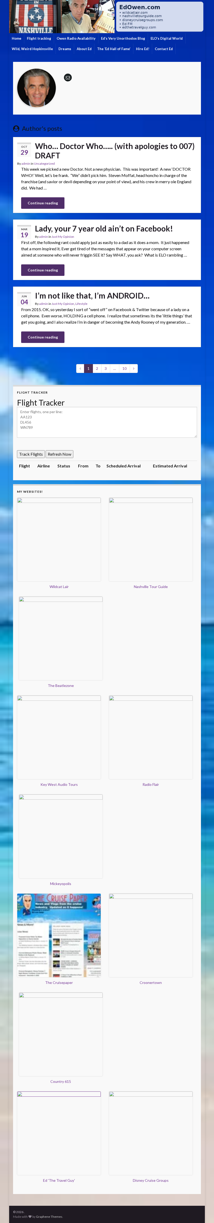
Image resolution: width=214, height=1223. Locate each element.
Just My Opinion (63, 237)
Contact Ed (164, 49)
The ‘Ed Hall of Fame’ (113, 49)
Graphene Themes (49, 1217)
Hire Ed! (142, 49)
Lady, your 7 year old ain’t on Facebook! (104, 228)
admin (25, 163)
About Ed (84, 49)
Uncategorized (44, 163)
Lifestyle (81, 304)
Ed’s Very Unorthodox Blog (123, 38)
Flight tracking (39, 38)
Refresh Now (59, 454)
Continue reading (43, 203)
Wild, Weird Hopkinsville (32, 49)
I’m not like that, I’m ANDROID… (92, 295)
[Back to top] (202, 1211)
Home (16, 38)
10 (124, 368)
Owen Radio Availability (76, 38)
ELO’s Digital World (167, 38)
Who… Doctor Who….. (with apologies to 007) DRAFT (115, 150)
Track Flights (31, 454)
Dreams (64, 49)
